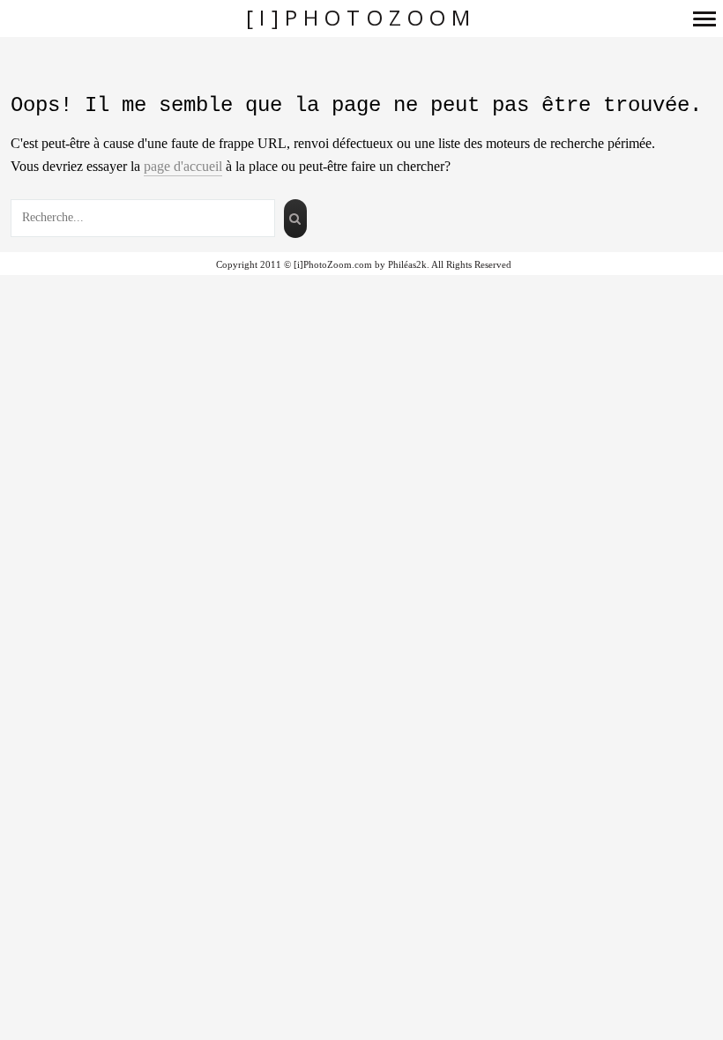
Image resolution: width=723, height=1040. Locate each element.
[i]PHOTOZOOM (361, 18)
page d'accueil (183, 166)
